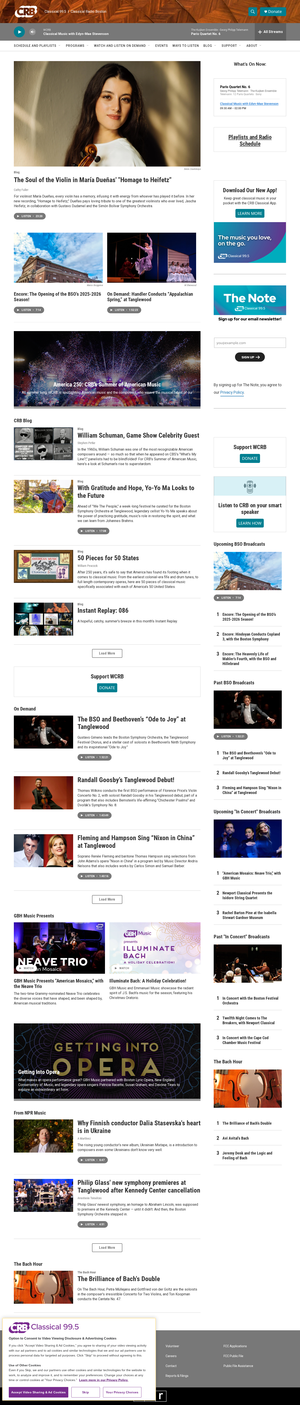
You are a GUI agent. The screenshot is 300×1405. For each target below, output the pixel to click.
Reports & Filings (177, 1376)
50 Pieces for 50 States (108, 558)
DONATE (107, 687)
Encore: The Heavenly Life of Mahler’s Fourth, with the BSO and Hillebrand (249, 659)
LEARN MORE (250, 213)
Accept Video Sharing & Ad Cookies (38, 1392)
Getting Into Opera (38, 1072)
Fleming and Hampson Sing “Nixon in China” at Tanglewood (136, 841)
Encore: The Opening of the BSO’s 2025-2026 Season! (57, 296)
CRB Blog (23, 420)
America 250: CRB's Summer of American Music (107, 384)
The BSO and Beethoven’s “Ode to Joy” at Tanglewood (132, 723)
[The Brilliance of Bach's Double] (43, 1287)
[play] (19, 31)
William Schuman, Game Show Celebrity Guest (138, 435)
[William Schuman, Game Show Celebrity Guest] (43, 443)
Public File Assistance (238, 1366)
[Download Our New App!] (250, 242)
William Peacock (88, 565)
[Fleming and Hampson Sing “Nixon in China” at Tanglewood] (43, 850)
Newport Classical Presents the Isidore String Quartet (247, 895)
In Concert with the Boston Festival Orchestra (250, 1000)
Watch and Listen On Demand (120, 45)
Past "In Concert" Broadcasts (242, 936)
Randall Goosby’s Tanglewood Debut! (126, 780)
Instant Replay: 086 (103, 610)
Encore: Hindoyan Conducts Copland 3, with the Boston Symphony (251, 636)
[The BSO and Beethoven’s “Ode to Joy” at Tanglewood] (43, 732)
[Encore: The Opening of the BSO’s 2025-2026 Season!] (58, 258)
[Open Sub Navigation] (59, 45)
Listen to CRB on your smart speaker (250, 508)
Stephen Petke (86, 443)
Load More (107, 653)
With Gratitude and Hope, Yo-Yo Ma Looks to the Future (136, 491)
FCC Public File (233, 1356)
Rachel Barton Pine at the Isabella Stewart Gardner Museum (249, 915)
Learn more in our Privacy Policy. (103, 1380)
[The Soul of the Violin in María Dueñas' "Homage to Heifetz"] (107, 114)
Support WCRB (107, 676)
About (251, 45)
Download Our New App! (250, 190)
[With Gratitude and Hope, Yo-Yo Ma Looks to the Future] (43, 496)
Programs (75, 45)
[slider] (39, 31)
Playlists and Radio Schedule (250, 140)
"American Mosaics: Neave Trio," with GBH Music (251, 875)
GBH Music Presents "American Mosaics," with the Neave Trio (58, 983)
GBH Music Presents (34, 916)
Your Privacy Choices (122, 1392)
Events (161, 45)
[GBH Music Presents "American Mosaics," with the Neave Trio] (59, 948)
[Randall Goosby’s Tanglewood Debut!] (43, 792)
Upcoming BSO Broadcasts (239, 544)
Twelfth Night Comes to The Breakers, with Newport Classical (248, 1020)
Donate (275, 11)
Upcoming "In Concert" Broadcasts (247, 811)
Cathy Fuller (21, 190)
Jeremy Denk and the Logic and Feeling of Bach (247, 1155)
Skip (85, 1392)
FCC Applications (235, 1346)
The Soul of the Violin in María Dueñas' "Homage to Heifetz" (93, 180)
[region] (79, 1359)
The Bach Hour (28, 1264)
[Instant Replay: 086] (43, 619)
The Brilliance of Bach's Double (119, 1279)
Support (229, 45)
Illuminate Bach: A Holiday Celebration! (147, 981)
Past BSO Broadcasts (234, 682)
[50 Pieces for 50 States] (43, 566)
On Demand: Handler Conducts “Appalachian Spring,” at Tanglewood (150, 296)
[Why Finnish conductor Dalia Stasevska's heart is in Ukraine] (43, 1135)
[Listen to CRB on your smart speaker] (250, 486)
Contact (171, 1366)
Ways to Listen (185, 45)
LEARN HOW (250, 523)
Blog (207, 45)
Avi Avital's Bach (235, 1138)
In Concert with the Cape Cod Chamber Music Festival (245, 1040)
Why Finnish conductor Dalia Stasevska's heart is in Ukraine (139, 1127)
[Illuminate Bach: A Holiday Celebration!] (155, 948)
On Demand (25, 709)
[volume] (32, 32)
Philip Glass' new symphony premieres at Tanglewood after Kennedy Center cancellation (139, 1186)
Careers (171, 1356)
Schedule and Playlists (35, 45)
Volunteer (172, 1346)
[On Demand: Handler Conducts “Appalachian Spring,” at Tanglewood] (151, 258)
